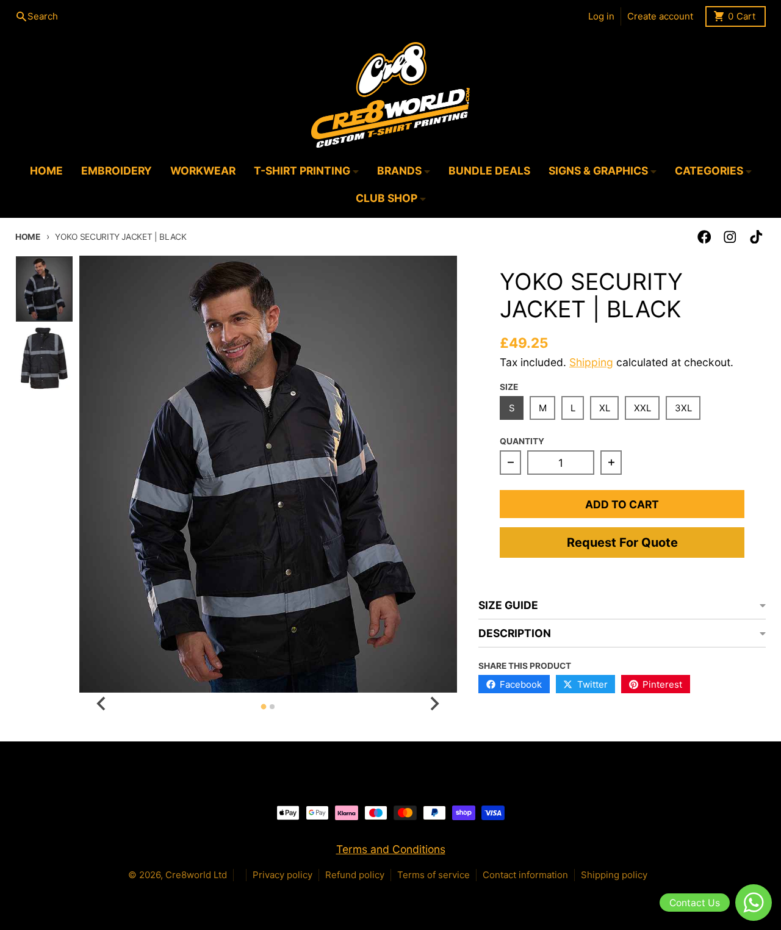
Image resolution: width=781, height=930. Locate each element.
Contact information (525, 875)
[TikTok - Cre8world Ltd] (756, 237)
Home (27, 237)
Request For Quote (622, 542)
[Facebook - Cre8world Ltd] (704, 237)
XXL (642, 408)
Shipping (591, 362)
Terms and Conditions (390, 849)
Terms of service (433, 875)
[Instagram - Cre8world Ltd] (730, 237)
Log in (601, 16)
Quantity (522, 441)
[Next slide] (434, 703)
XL (604, 408)
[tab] (264, 707)
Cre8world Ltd (196, 875)
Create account (660, 16)
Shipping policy (614, 875)
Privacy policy (282, 875)
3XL (683, 408)
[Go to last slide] (102, 703)
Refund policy (354, 875)
